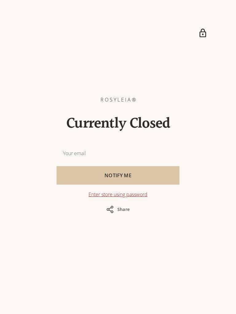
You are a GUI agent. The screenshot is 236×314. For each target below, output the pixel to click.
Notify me (117, 175)
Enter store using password (118, 194)
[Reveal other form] (203, 33)
